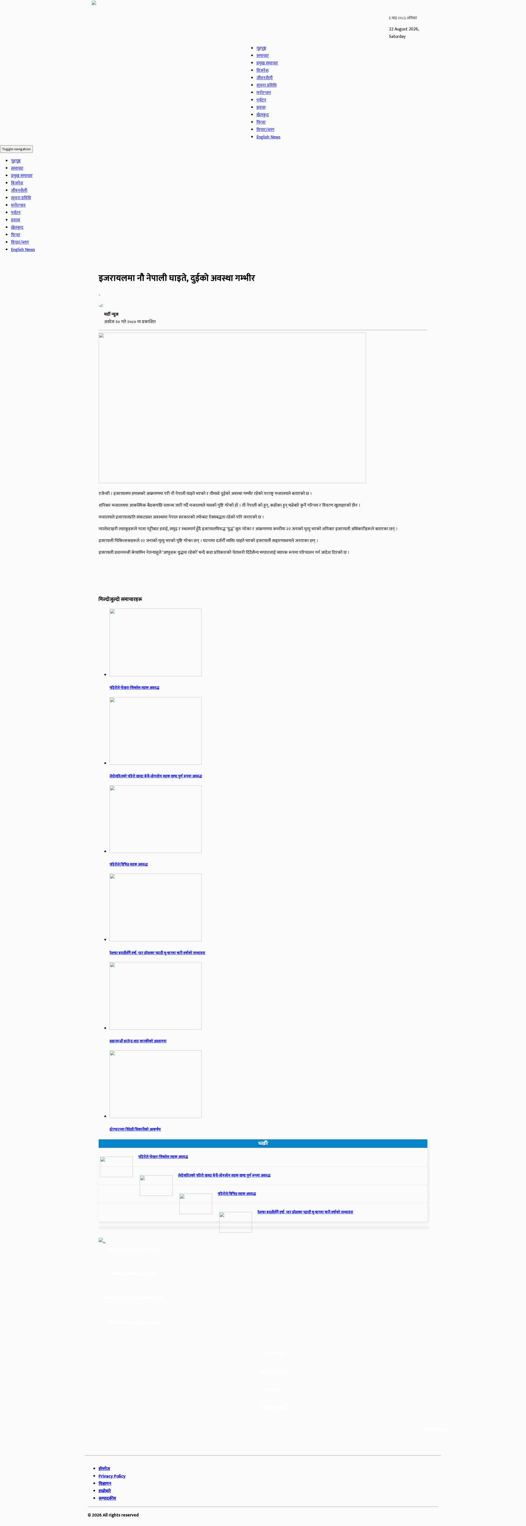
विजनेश (262, 70)
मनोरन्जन (263, 92)
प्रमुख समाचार (267, 63)
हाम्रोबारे (105, 1491)
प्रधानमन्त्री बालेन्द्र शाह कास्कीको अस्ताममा (138, 1041)
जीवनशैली (264, 78)
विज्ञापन (105, 1483)
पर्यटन (261, 100)
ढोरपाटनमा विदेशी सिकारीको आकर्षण (135, 1129)
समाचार (262, 55)
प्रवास (260, 107)
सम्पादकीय (107, 1498)
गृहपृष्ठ (261, 48)
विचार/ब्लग (265, 129)
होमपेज (104, 1469)
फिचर (261, 122)
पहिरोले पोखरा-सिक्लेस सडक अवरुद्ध (134, 688)
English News (268, 137)
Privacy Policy (112, 1476)
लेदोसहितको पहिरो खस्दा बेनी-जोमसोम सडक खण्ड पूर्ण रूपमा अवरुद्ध (156, 776)
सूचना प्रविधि (266, 85)
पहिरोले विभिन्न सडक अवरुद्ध (129, 865)
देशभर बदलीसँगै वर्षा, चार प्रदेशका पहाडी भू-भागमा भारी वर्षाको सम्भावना (157, 953)
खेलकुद (262, 115)
